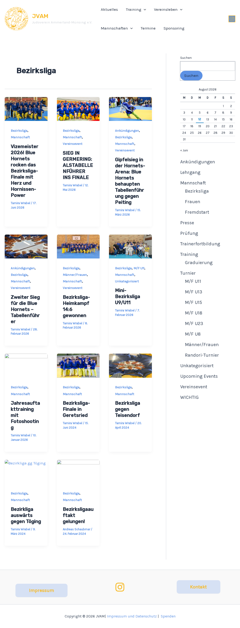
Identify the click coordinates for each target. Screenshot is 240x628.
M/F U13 (193, 292)
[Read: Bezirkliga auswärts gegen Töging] (26, 472)
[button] (143, 9)
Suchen (186, 58)
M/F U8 (193, 334)
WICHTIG (189, 397)
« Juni (184, 150)
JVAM (40, 16)
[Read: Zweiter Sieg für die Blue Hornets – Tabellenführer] (26, 247)
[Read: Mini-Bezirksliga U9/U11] (130, 247)
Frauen (192, 201)
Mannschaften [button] (114, 28)
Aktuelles (109, 9)
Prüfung (189, 233)
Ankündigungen (127, 131)
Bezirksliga (19, 131)
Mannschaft (20, 137)
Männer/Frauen (75, 275)
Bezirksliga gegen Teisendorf (127, 409)
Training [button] (133, 9)
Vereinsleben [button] (166, 9)
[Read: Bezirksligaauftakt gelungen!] (78, 472)
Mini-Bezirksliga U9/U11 (127, 296)
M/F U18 (193, 313)
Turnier (188, 273)
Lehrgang (190, 172)
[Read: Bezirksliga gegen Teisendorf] (130, 366)
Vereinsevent (72, 144)
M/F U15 (193, 302)
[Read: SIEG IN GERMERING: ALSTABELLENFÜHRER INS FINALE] (78, 109)
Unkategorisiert (127, 281)
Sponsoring (174, 28)
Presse (187, 222)
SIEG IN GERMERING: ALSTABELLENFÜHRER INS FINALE (78, 165)
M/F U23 (194, 323)
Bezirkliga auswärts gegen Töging (26, 515)
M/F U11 (139, 268)
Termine (148, 28)
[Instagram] (232, 18)
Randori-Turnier (202, 355)
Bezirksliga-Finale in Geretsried (76, 409)
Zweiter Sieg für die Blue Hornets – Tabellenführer (25, 309)
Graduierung (199, 262)
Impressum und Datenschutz (132, 616)
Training (189, 254)
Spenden (168, 616)
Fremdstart (197, 212)
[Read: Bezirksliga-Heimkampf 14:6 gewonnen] (78, 247)
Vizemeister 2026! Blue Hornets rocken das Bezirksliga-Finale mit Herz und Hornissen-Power (24, 171)
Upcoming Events (199, 376)
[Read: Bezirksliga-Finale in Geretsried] (78, 366)
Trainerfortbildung (200, 244)
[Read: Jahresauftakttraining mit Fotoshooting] (26, 366)
